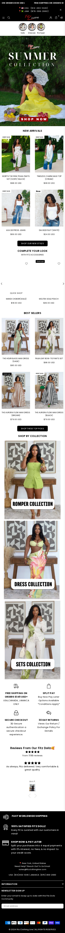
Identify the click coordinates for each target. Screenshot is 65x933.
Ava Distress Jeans (16, 230)
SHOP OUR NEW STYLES (32, 243)
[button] (30, 796)
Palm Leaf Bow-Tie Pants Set (49, 358)
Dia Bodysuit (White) (49, 230)
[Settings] (61, 17)
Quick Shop (16, 293)
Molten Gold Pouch (48, 299)
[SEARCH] (8, 17)
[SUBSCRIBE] (60, 906)
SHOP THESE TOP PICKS (32, 428)
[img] (32, 752)
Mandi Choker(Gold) (16, 299)
